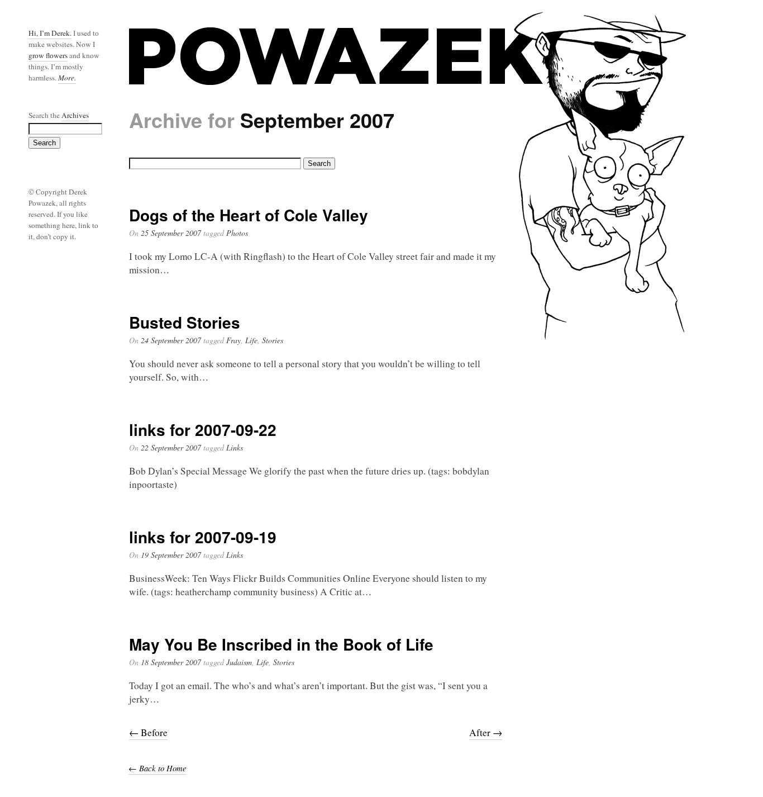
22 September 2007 (171, 447)
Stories (272, 340)
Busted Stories (184, 322)
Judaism (239, 662)
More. (67, 78)
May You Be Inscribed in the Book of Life (281, 644)
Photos (237, 232)
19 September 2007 (171, 554)
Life (251, 340)
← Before (148, 732)
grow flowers (48, 55)
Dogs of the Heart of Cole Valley (248, 214)
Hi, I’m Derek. (49, 33)
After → (485, 732)
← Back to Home (157, 768)
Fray (233, 340)
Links (234, 447)
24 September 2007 (171, 340)
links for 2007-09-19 (202, 536)
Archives (75, 115)
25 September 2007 (171, 232)
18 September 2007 (171, 662)
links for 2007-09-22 (202, 429)
